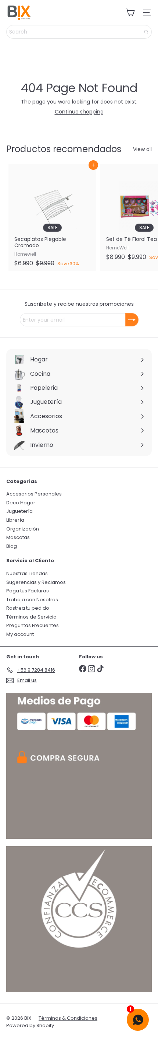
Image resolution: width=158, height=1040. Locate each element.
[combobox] (79, 32)
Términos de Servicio (31, 616)
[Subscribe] (132, 319)
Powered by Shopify (30, 1025)
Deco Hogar (20, 502)
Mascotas (18, 537)
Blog (11, 546)
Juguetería (19, 511)
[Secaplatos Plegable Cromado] (52, 217)
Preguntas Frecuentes (32, 625)
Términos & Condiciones (68, 1018)
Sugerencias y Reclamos (36, 582)
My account (20, 634)
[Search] (146, 32)
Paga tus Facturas (27, 590)
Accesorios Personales (34, 493)
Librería (15, 520)
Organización (22, 528)
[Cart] (130, 12)
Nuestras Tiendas (27, 573)
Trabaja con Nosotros (32, 599)
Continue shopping (79, 111)
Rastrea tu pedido (27, 608)
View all (142, 149)
